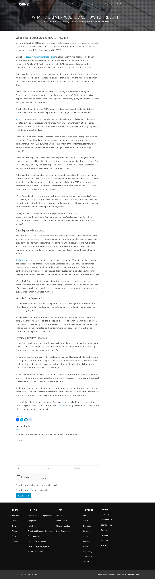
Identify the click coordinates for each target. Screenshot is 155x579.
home (59, 4)
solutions (75, 4)
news (101, 4)
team (92, 4)
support (107, 4)
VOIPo (18, 119)
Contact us (63, 405)
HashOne (120, 574)
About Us (15, 516)
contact (115, 4)
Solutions (15, 521)
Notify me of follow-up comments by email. (37, 485)
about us (66, 4)
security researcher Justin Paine (40, 57)
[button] (122, 4)
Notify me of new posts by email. (33, 490)
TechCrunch (21, 260)
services (83, 4)
